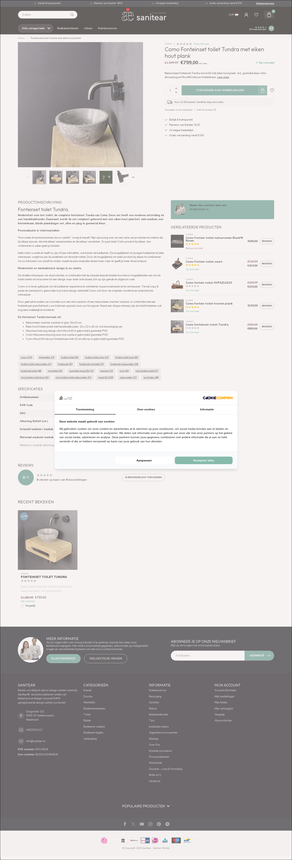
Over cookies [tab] (146, 409)
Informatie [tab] (207, 409)
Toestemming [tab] (85, 409)
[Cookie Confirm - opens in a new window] (218, 398)
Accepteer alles (203, 460)
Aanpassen (144, 460)
